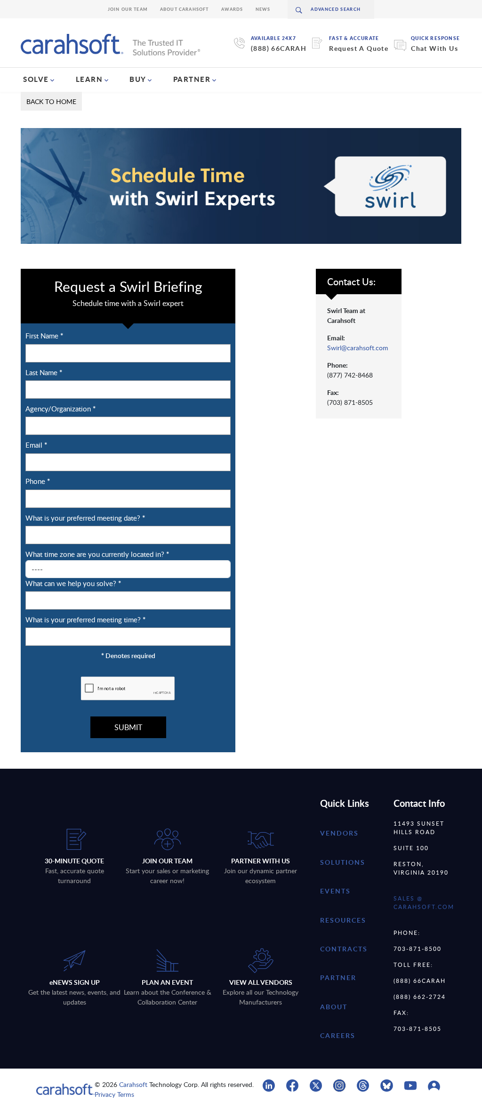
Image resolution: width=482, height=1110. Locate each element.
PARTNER (192, 79)
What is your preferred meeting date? (85, 518)
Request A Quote (358, 48)
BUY (137, 79)
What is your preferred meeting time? (85, 620)
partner (338, 977)
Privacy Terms (114, 1094)
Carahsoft (133, 1084)
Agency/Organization (60, 409)
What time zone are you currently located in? (97, 554)
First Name (44, 336)
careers (337, 1035)
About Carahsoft (184, 9)
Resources (343, 920)
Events (335, 890)
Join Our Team (128, 9)
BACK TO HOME (51, 101)
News (263, 9)
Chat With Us (434, 48)
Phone (37, 481)
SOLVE (36, 79)
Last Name (43, 373)
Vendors (339, 832)
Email (36, 445)
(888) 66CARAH (278, 48)
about (333, 1006)
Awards (232, 9)
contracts (344, 948)
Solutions (342, 862)
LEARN (89, 79)
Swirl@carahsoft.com (357, 347)
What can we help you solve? (73, 583)
